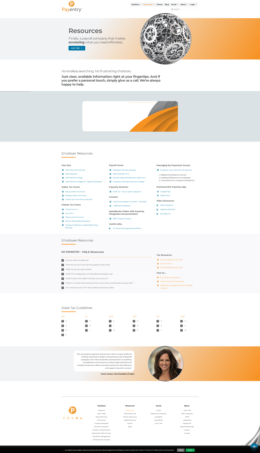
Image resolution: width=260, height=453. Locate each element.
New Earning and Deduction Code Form (129, 178)
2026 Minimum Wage (74, 178)
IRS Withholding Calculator (171, 268)
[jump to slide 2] (125, 140)
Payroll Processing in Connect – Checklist (130, 202)
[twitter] (72, 418)
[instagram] (68, 418)
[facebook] (64, 418)
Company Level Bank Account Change (128, 182)
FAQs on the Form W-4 (74, 217)
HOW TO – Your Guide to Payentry (127, 192)
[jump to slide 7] (135, 140)
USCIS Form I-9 (71, 209)
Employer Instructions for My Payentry (176, 170)
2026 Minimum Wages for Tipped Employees (83, 182)
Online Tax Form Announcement (78, 199)
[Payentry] (72, 2)
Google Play (165, 192)
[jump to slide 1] (123, 140)
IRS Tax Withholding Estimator (77, 221)
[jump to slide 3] (127, 140)
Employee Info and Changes (124, 170)
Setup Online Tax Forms (75, 192)
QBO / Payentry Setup (122, 219)
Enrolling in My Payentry (170, 278)
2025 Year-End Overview (75, 170)
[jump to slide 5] (131, 140)
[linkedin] (81, 418)
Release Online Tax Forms (75, 196)
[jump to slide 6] (133, 140)
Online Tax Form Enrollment (172, 281)
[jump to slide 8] (137, 140)
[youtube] (77, 418)
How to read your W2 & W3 (171, 260)
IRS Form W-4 (166, 264)
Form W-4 (69, 213)
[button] (130, 206)
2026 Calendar (71, 174)
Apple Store (165, 195)
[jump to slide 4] (129, 140)
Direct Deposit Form (121, 174)
